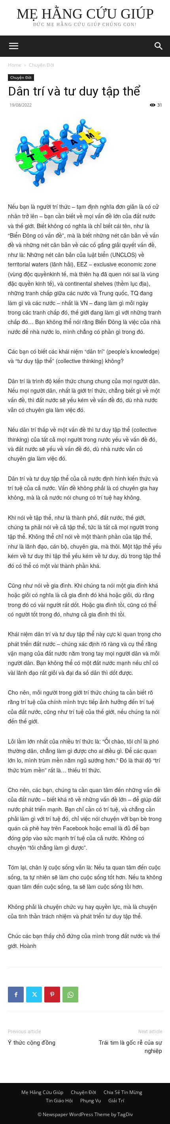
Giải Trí (116, 1100)
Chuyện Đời (41, 65)
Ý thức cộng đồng (31, 1042)
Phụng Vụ (90, 1100)
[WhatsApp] (70, 994)
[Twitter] (34, 994)
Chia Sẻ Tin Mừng (123, 1092)
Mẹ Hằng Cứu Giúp (42, 1092)
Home (14, 65)
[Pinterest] (52, 994)
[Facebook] (16, 994)
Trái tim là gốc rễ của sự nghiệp (130, 1047)
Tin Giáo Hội (59, 1100)
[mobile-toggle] (13, 46)
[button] (159, 46)
